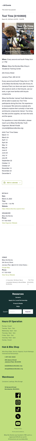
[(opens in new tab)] (17, 395)
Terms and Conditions (18, 431)
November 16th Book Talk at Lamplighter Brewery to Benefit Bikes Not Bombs (16, 282)
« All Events (6, 5)
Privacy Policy (18, 428)
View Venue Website (8, 275)
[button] (28, 311)
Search (5, 312)
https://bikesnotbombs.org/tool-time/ (13, 209)
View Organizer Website (9, 223)
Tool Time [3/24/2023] (30, 281)
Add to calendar (12, 182)
